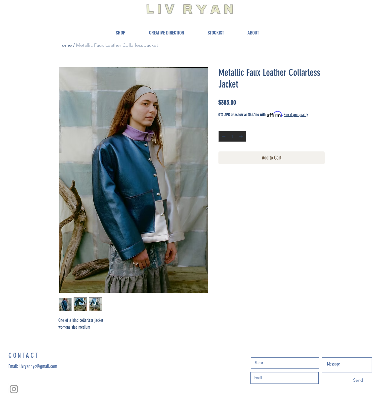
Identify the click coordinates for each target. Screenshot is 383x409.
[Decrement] (223, 136)
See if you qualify (296, 114)
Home (65, 45)
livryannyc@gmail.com (38, 366)
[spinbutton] (232, 136)
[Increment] (241, 136)
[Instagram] (13, 389)
